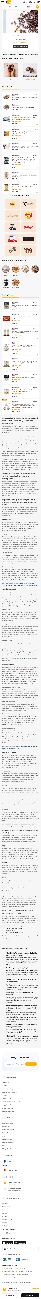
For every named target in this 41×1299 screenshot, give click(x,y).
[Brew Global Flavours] (20, 21)
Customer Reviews (8, 1130)
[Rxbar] (28, 239)
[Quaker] (12, 227)
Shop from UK (20, 1269)
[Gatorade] (12, 250)
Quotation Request (9, 1089)
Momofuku (12, 748)
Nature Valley (18, 826)
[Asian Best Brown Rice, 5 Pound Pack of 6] (6, 188)
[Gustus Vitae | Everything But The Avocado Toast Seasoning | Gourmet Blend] (6, 363)
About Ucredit (7, 1139)
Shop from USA (8, 1269)
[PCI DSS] (6, 1259)
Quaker (4, 826)
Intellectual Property (9, 1092)
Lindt (23, 659)
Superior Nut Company (35, 314)
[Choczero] (28, 250)
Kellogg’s (10, 826)
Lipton (25, 583)
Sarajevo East (7, 1220)
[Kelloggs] (28, 227)
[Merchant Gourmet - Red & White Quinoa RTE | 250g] (6, 305)
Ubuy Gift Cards (8, 1142)
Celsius (4, 585)
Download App (7, 1123)
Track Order (6, 1099)
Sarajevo (5, 1204)
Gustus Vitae (35, 343)
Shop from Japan (9, 1271)
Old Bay (35, 746)
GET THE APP (30, 1295)
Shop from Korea (9, 1274)
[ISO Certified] (21, 1259)
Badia (18, 748)
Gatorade (31, 583)
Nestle (18, 585)
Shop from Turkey (9, 1277)
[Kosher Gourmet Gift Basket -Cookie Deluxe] (6, 97)
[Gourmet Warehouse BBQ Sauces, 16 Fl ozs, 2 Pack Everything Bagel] (6, 333)
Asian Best (35, 184)
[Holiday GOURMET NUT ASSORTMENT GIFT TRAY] (6, 318)
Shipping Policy (7, 1105)
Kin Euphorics (33, 585)
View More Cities (8, 1229)
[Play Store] (20, 1243)
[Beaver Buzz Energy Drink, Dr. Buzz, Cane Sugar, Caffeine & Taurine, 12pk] (6, 119)
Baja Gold (5, 748)
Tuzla (4, 1210)
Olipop (21, 583)
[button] (25, 2)
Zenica (4, 1213)
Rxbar (30, 746)
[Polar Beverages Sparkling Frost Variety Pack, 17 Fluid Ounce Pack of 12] (6, 133)
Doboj (4, 1226)
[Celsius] (28, 204)
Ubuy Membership (8, 1111)
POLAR (36, 129)
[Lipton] (12, 204)
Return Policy (6, 1133)
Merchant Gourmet (35, 303)
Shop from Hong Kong (25, 1271)
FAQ (3, 1136)
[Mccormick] (12, 239)
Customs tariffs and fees (11, 1102)
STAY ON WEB (10, 1295)
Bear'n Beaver (35, 115)
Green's (36, 95)
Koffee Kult (35, 155)
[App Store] (8, 1243)
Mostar (4, 1216)
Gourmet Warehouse (35, 329)
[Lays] (28, 215)
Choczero (29, 659)
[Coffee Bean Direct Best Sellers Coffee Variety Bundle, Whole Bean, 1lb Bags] (6, 146)
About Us (5, 1083)
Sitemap (5, 1095)
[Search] (37, 7)
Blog (4, 1146)
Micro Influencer (8, 1108)
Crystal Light (12, 585)
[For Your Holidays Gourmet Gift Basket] (6, 107)
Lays (3, 660)
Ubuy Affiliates (7, 1149)
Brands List (6, 1126)
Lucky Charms (25, 824)
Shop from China (22, 1274)
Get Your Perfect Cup (20, 46)
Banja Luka (6, 1207)
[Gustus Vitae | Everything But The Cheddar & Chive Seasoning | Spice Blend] (6, 391)
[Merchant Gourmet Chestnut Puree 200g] (6, 378)
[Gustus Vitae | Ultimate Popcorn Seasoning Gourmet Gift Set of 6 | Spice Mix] (6, 347)
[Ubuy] (8, 2)
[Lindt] (12, 215)
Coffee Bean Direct (35, 143)
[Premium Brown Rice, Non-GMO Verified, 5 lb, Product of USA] (6, 175)
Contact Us (6, 1086)
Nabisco (34, 659)
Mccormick (24, 746)
